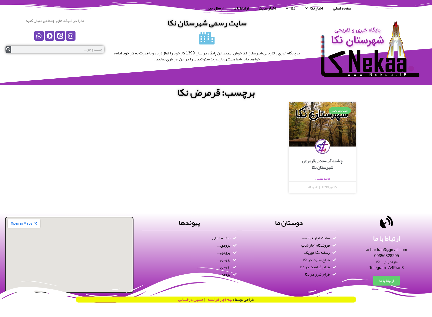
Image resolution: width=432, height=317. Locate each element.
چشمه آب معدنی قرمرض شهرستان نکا (322, 164)
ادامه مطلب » (322, 178)
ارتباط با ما (241, 8)
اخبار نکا (316, 8)
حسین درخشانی (191, 300)
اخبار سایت (267, 8)
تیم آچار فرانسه (218, 300)
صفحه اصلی (342, 8)
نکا (293, 8)
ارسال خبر (216, 8)
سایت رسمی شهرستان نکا (207, 23)
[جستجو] (8, 49)
